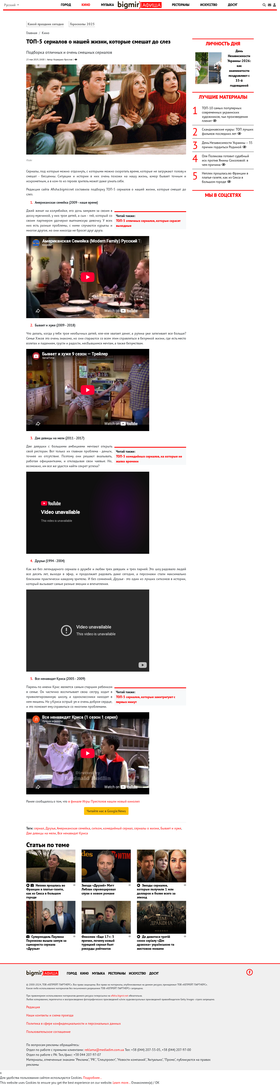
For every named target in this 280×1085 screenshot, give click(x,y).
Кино (86, 5)
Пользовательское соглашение (48, 1032)
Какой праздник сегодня (46, 24)
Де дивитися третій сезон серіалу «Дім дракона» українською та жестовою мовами (155, 943)
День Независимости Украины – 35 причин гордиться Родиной (227, 145)
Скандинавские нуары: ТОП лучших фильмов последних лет (227, 131)
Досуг (232, 5)
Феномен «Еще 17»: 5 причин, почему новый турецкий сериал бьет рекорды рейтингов (98, 943)
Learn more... (121, 1082)
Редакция (33, 1007)
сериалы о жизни (146, 828)
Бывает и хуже (170, 828)
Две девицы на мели (41, 833)
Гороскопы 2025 (82, 24)
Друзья (51, 828)
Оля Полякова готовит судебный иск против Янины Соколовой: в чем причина (225, 160)
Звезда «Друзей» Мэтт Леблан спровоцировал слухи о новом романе (99, 889)
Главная (31, 33)
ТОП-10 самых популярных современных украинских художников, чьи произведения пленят (225, 114)
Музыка (107, 5)
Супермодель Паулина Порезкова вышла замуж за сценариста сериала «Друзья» (46, 943)
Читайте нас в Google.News (106, 811)
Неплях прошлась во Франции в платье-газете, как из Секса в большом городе (45, 891)
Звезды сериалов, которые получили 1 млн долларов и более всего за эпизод (156, 891)
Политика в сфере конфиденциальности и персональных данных (73, 1023)
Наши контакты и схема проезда (49, 1015)
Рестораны (180, 5)
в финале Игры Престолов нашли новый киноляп (104, 801)
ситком (97, 828)
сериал (39, 828)
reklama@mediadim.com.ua (104, 1050)
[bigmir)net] (129, 5)
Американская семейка (73, 828)
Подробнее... (92, 1078)
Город (66, 5)
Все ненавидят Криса (72, 833)
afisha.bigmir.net (119, 995)
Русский (10, 5)
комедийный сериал (118, 828)
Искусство (208, 5)
